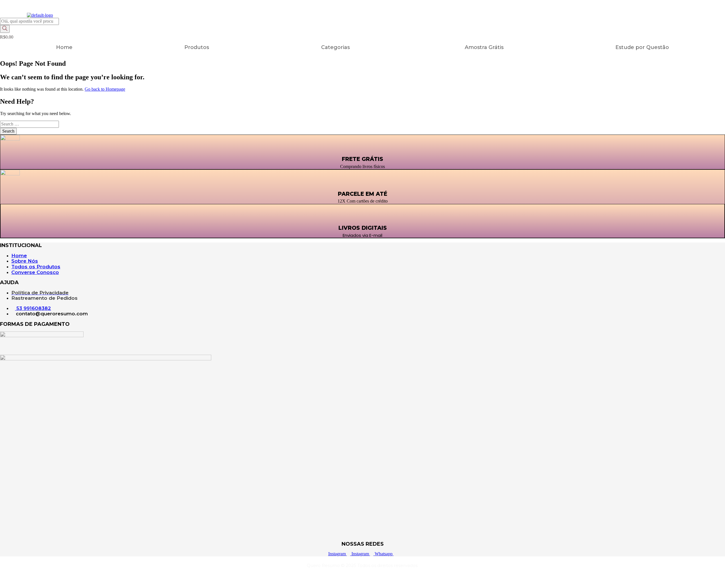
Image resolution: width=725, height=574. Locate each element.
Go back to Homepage (105, 89)
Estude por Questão (642, 47)
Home (64, 47)
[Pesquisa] (5, 29)
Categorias (335, 47)
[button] (337, 47)
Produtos (196, 47)
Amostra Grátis (484, 47)
